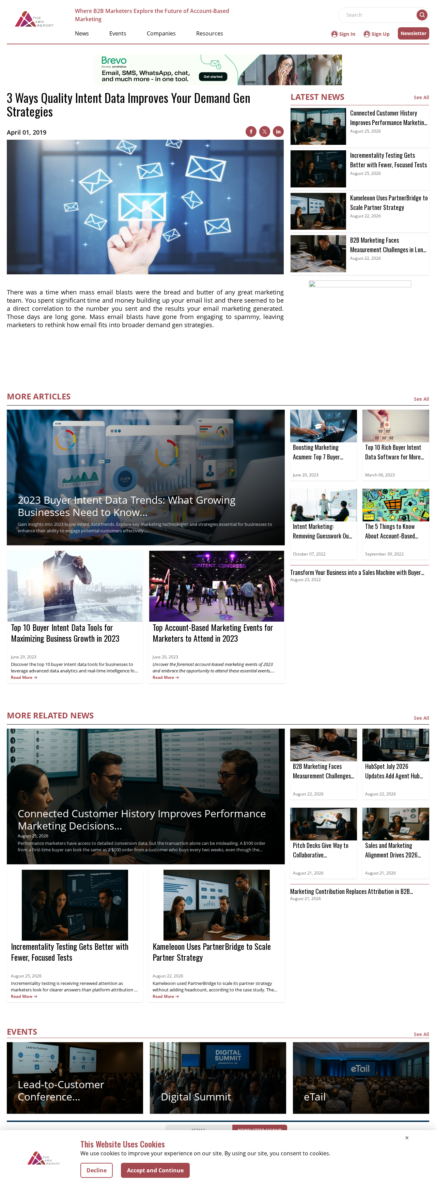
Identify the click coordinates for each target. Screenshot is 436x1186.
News (82, 33)
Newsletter (413, 33)
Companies (161, 33)
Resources (209, 33)
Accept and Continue (155, 1170)
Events (117, 33)
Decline (97, 1170)
